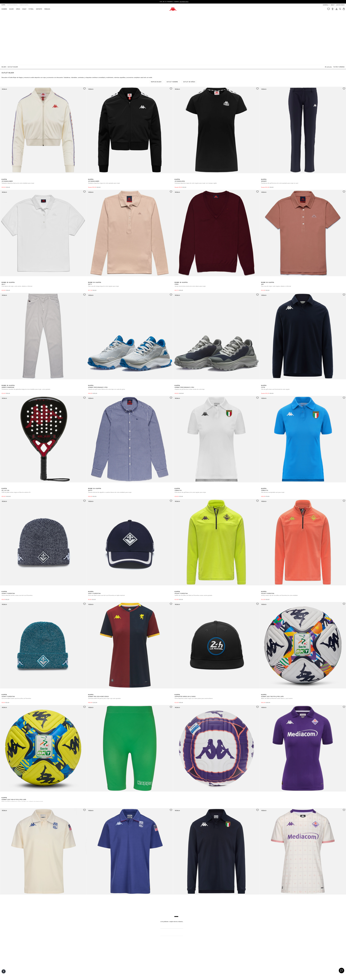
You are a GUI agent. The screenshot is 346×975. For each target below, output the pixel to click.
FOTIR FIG (189, 902)
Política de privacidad (144, 952)
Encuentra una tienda (75, 958)
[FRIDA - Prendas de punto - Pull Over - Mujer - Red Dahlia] (176, 280)
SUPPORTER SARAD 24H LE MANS (194, 696)
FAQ (3, 960)
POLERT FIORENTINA (193, 593)
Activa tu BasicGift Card (76, 950)
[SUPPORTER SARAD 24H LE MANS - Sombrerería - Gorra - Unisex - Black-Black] (176, 692)
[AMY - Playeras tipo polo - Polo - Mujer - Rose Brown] (262, 280)
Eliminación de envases (76, 955)
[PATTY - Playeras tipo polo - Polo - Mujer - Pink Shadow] (89, 280)
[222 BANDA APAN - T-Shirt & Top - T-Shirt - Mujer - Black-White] (176, 177)
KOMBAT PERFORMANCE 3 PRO (106, 387)
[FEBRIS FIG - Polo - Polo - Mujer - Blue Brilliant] (179, 486)
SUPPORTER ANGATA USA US (19, 902)
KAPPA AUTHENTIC (12, 4)
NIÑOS (18, 9)
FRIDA (190, 284)
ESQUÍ (24, 9)
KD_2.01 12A (16, 490)
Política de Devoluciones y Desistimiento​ (12, 952)
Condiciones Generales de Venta (147, 960)
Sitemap (4, 963)
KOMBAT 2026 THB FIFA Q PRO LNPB (277, 696)
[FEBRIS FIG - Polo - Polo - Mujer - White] (176, 486)
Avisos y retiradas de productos (147, 966)
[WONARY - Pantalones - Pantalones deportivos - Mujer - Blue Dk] (262, 177)
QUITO (110, 490)
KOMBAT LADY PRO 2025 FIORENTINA (276, 799)
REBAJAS (47, 9)
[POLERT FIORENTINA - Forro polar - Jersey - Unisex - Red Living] (179, 589)
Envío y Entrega (6, 955)
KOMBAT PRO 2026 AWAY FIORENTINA (277, 902)
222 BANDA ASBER (18, 181)
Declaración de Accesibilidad (146, 963)
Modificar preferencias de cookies (147, 950)
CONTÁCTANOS (340, 5)
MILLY (17, 284)
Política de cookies (143, 955)
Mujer (4, 67)
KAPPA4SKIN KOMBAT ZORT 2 (105, 799)
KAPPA (3, 4)
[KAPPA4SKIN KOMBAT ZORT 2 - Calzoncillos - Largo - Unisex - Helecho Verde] (89, 795)
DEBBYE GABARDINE (26, 387)
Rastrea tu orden (6, 950)
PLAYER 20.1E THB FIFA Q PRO (193, 799)
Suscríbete (250, 953)
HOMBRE (4, 9)
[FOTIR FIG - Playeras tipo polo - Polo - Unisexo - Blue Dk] (176, 899)
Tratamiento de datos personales (147, 958)
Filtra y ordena (338, 67)
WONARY (279, 181)
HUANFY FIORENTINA (17, 593)
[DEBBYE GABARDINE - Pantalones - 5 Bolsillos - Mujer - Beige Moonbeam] (3, 383)
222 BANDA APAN (196, 181)
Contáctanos (73, 952)
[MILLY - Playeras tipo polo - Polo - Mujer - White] (3, 280)
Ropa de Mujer (156, 81)
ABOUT (333, 5)
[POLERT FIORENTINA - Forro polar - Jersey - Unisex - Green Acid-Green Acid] (176, 589)
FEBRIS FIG (190, 490)
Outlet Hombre (172, 81)
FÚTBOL (31, 9)
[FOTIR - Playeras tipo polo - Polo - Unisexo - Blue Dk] (262, 383)
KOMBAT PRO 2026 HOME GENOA (104, 696)
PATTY (103, 284)
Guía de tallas (5, 958)
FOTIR (275, 387)
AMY (276, 284)
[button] (3, 971)
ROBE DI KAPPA (24, 4)
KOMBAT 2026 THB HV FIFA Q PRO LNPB (22, 799)
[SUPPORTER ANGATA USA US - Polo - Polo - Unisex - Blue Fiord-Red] (6, 899)
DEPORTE (39, 9)
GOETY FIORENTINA (106, 593)
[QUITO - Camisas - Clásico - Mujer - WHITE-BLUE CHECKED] (89, 486)
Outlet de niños (189, 81)
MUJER (11, 9)
